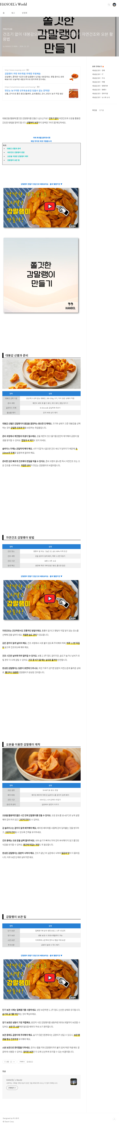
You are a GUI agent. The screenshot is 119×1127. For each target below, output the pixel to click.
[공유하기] (11, 1062)
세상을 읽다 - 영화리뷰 (100, 86)
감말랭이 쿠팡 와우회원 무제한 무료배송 (23, 73)
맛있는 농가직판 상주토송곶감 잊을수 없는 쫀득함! (27, 90)
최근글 (94, 110)
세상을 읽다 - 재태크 (99, 89)
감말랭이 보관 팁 (13, 160)
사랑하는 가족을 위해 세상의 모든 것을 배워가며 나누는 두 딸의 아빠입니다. (32, 1083)
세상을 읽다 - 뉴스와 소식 (101, 97)
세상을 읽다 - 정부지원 (100, 93)
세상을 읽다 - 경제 (98, 70)
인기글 (101, 110)
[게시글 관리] (14, 1062)
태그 (13, 12)
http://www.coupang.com (15, 70)
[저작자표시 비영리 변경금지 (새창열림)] (30, 1062)
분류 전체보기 (97, 66)
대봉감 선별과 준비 (13, 148)
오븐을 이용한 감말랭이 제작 (17, 156)
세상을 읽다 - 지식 (98, 78)
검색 (109, 4)
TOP (114, 1119)
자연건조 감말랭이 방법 (15, 152)
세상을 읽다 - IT (97, 74)
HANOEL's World (13, 4)
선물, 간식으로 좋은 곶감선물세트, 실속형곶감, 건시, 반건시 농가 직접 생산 (34, 93)
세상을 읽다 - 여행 (98, 82)
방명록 (24, 12)
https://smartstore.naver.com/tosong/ (20, 87)
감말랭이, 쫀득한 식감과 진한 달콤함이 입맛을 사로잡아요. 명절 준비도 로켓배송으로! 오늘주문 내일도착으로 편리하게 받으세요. (34, 77)
